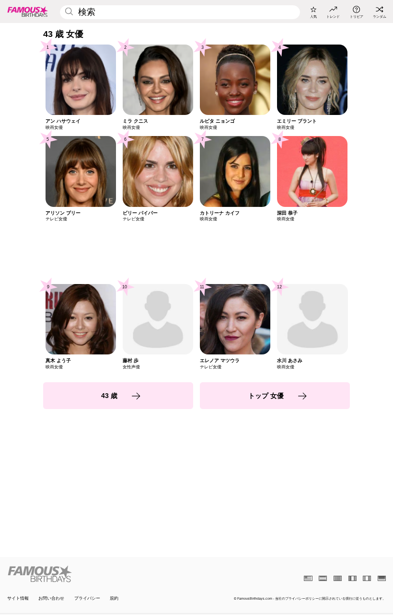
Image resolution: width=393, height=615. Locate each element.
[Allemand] (382, 578)
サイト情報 (18, 598)
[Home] (100, 573)
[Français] (352, 578)
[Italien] (367, 578)
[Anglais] (308, 578)
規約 (114, 598)
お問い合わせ (51, 598)
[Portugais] (338, 578)
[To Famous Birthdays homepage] (28, 11)
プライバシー (87, 598)
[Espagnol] (323, 578)
